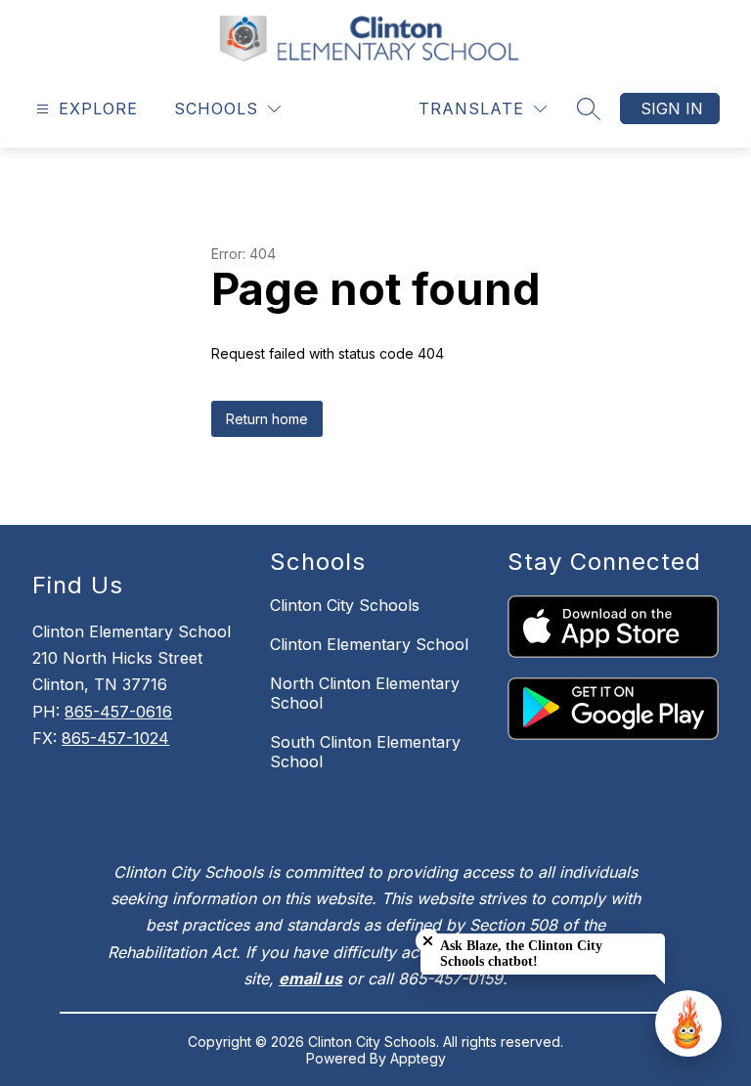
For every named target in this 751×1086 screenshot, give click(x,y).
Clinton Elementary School (369, 644)
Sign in (672, 108)
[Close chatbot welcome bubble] (428, 941)
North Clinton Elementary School (365, 693)
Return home (267, 419)
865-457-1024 (115, 738)
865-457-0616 (118, 711)
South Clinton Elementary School (365, 751)
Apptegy (418, 1058)
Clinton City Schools (345, 605)
